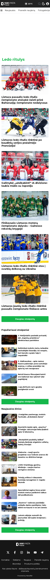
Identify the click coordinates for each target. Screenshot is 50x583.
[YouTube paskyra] (35, 552)
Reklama (16, 560)
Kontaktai (5, 560)
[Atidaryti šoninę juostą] (1, 10)
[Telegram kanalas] (42, 552)
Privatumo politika (32, 564)
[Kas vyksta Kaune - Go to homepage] (25, 544)
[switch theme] (43, 3)
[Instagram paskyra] (21, 552)
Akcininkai (16, 564)
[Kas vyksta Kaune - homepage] (10, 4)
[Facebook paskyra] (14, 552)
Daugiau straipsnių (25, 319)
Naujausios (10, 10)
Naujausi (27, 560)
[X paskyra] (8, 552)
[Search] (39, 3)
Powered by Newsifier (25, 576)
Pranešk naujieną (26, 10)
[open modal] (47, 3)
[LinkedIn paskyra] (28, 552)
